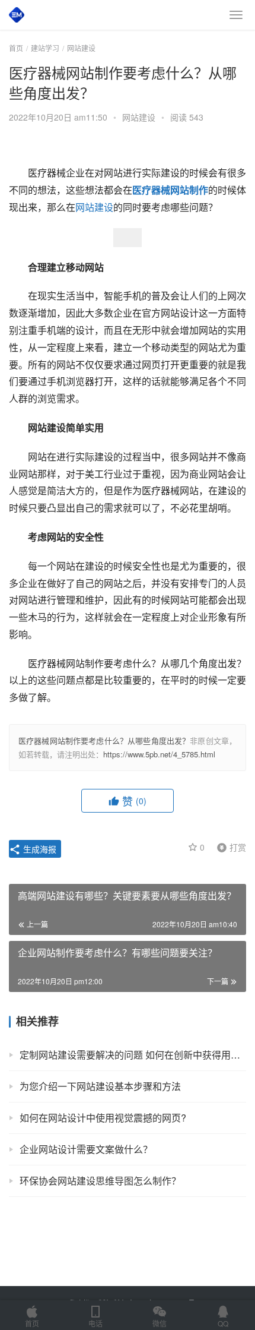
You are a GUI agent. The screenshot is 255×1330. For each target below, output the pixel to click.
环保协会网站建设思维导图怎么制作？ (100, 1180)
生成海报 (38, 849)
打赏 (229, 846)
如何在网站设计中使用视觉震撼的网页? (103, 1117)
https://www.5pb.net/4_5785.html (159, 754)
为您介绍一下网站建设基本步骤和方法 (100, 1086)
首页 (16, 48)
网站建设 (138, 117)
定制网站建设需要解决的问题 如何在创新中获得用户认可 (133, 1055)
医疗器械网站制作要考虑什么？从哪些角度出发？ (104, 740)
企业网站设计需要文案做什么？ (86, 1149)
